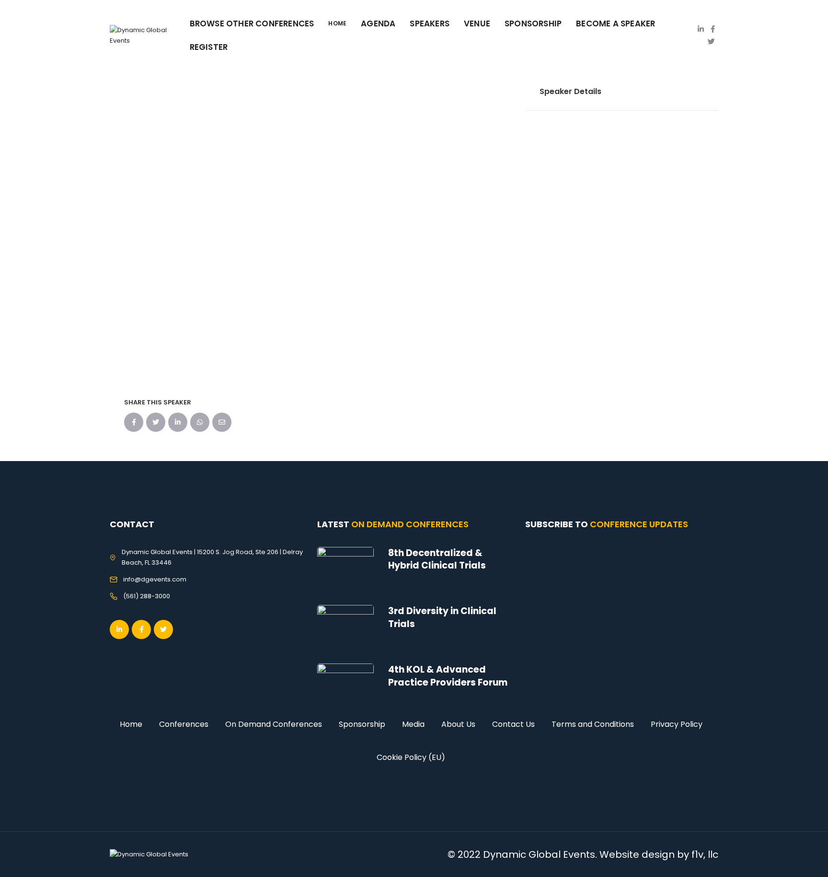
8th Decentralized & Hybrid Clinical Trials (437, 559)
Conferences (183, 724)
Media (413, 724)
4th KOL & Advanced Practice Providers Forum (447, 676)
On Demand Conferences (273, 724)
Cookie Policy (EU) (411, 757)
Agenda (378, 23)
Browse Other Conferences (252, 23)
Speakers (429, 23)
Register (209, 47)
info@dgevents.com (154, 579)
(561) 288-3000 (146, 596)
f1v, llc (704, 854)
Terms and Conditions (593, 724)
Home (131, 724)
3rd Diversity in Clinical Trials (442, 617)
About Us (458, 724)
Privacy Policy (676, 724)
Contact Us (513, 724)
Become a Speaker (615, 23)
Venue (477, 23)
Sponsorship (362, 724)
